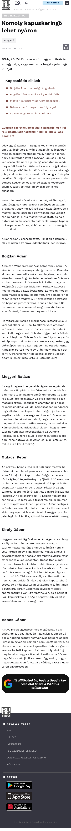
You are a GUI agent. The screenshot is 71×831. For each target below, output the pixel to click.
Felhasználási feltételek (22, 751)
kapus (19, 9)
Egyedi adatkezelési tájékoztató (26, 758)
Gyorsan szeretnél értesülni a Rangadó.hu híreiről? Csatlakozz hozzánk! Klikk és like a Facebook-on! (34, 132)
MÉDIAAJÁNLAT (15, 764)
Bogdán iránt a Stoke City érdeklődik (34, 94)
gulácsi (53, 9)
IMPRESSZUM (14, 744)
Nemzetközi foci (15, 15)
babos (30, 9)
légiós (41, 9)
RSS (9, 730)
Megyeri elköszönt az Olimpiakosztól (34, 100)
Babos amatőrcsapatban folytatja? (33, 107)
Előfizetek (53, 3)
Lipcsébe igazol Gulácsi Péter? (30, 113)
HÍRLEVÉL (12, 737)
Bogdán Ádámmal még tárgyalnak (32, 88)
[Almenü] (17, 3)
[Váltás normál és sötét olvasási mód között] (26, 3)
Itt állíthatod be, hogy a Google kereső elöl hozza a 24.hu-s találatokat (39, 684)
